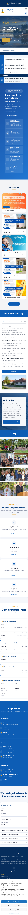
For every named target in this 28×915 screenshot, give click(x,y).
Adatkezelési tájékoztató (14, 913)
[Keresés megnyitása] (26, 13)
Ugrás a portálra (13, 115)
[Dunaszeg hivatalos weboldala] (2, 12)
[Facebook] (14, 868)
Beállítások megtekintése (14, 910)
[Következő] (24, 31)
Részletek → (14, 533)
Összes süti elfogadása (14, 902)
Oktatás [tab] (4, 321)
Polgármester (4, 876)
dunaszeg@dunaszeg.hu (9, 734)
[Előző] (3, 31)
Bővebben (13, 371)
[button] (26, 9)
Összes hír (13, 304)
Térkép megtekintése (10, 422)
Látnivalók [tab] (16, 321)
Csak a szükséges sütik (14, 906)
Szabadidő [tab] (23, 321)
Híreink (6, 40)
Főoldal (2, 874)
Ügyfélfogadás (17, 40)
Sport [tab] (10, 321)
